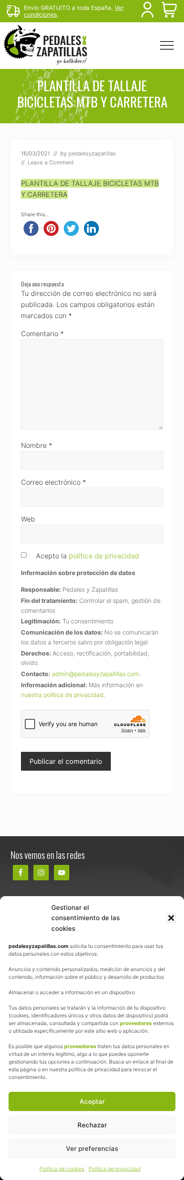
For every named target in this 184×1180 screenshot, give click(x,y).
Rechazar (92, 1125)
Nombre (36, 445)
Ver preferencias (92, 1148)
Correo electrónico (53, 482)
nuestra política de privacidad (62, 694)
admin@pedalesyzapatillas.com (95, 673)
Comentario (42, 333)
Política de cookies (61, 1168)
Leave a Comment (51, 162)
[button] (171, 918)
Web (28, 519)
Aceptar (92, 1101)
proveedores (136, 1023)
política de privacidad (104, 555)
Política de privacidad (114, 1168)
